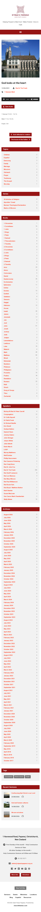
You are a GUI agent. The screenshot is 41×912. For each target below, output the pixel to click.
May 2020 (7, 734)
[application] (20, 99)
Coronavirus (8, 777)
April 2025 (7, 561)
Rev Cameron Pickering (12, 461)
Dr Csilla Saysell (9, 417)
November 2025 (9, 541)
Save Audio (9, 106)
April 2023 (7, 632)
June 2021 (7, 696)
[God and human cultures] (7, 806)
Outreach (7, 172)
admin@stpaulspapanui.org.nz (22, 863)
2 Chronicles (8, 247)
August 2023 (8, 620)
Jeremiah (7, 317)
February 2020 (9, 743)
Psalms (6, 376)
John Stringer (8, 438)
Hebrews (7, 305)
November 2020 (9, 717)
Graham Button (9, 429)
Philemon (7, 367)
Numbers (7, 364)
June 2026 (7, 520)
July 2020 (7, 728)
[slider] (36, 99)
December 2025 (9, 538)
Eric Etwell (7, 426)
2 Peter (6, 258)
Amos (6, 270)
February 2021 (9, 708)
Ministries (23, 894)
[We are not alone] (7, 816)
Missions (7, 169)
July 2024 (7, 588)
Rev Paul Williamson (11, 482)
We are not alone (17, 812)
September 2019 (9, 746)
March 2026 (8, 529)
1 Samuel (7, 92)
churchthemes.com (20, 905)
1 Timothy (7, 244)
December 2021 (9, 678)
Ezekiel (6, 294)
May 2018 (7, 749)
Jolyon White (8, 441)
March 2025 (8, 564)
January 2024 (8, 605)
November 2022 (9, 646)
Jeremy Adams (9, 435)
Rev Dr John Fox (9, 467)
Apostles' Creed (9, 202)
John (5, 326)
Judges (6, 337)
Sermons (7, 894)
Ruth (5, 384)
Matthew (7, 355)
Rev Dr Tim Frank (21, 88)
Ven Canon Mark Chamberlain (14, 496)
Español (6, 158)
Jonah (6, 329)
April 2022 (7, 667)
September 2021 (9, 687)
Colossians (8, 273)
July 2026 (7, 517)
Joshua (6, 332)
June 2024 (7, 591)
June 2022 (7, 661)
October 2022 (8, 649)
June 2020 (7, 731)
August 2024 (8, 585)
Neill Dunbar (8, 455)
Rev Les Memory (9, 476)
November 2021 (9, 681)
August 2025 (8, 550)
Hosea (6, 308)
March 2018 (8, 755)
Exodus (6, 291)
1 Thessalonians (9, 241)
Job (5, 320)
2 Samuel (7, 261)
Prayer (6, 175)
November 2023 (9, 611)
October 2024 (8, 579)
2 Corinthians (8, 250)
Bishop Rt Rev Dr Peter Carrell (14, 411)
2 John (6, 253)
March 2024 (8, 599)
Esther (6, 288)
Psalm (28, 777)
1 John (6, 229)
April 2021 (7, 702)
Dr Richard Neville (10, 423)
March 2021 (8, 705)
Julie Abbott (8, 444)
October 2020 (8, 720)
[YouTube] (22, 869)
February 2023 (9, 637)
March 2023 (8, 635)
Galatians (7, 297)
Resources (27, 897)
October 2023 (8, 614)
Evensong (7, 160)
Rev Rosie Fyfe (9, 485)
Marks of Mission (10, 208)
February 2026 (9, 532)
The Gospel (8, 181)
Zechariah (7, 396)
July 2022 (7, 658)
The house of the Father (19, 139)
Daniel (6, 276)
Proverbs (7, 373)
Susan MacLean (9, 493)
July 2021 (7, 693)
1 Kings (6, 232)
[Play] (4, 99)
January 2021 (8, 711)
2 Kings (6, 256)
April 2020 (7, 737)
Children (7, 155)
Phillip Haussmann (10, 458)
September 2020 (9, 722)
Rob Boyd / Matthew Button (13, 487)
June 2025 (7, 555)
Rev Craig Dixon (9, 464)
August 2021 (8, 690)
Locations (33, 894)
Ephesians (7, 285)
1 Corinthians (8, 226)
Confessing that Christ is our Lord (23, 793)
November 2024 (9, 576)
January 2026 (8, 535)
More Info (15, 875)
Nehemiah (7, 361)
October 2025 (8, 544)
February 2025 (9, 567)
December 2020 (9, 714)
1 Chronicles (8, 223)
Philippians (7, 370)
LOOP (6, 449)
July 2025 (7, 553)
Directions (26, 875)
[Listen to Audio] (23, 796)
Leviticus (7, 343)
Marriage (7, 166)
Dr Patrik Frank (9, 420)
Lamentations (8, 340)
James (6, 314)
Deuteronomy (8, 279)
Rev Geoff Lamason (10, 473)
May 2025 (7, 558)
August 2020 (8, 725)
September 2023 (9, 617)
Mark (13, 92)
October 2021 (8, 684)
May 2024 (7, 594)
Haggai (6, 302)
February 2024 (9, 602)
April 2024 (7, 596)
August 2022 (8, 655)
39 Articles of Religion (11, 199)
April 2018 (7, 752)
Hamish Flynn (8, 432)
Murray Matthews (10, 452)
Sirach (6, 387)
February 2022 (9, 673)
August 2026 (8, 514)
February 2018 (9, 758)
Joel (5, 323)
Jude (5, 335)
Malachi (6, 349)
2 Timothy (7, 264)
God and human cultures (19, 803)
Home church (19, 777)
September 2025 (9, 547)
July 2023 (7, 623)
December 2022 (9, 643)
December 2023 (9, 608)
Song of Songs (9, 390)
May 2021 (7, 699)
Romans (6, 381)
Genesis (7, 299)
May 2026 (7, 523)
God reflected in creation (21, 134)
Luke (5, 346)
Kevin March (8, 446)
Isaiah (6, 311)
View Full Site (20, 888)
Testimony (7, 178)
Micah (6, 358)
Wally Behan (8, 499)
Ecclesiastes (8, 282)
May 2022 (7, 664)
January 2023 (8, 640)
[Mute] (32, 99)
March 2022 (8, 670)
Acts (5, 267)
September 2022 (9, 652)
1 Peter (6, 235)
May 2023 (7, 629)
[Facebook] (12, 869)
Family (6, 163)
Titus (5, 393)
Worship (7, 184)
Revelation (7, 378)
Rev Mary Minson (10, 479)
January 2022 (8, 676)
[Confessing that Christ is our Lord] (7, 796)
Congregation (8, 414)
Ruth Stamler (8, 490)
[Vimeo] (19, 869)
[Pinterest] (29, 869)
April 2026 (7, 526)
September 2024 (9, 582)
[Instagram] (26, 869)
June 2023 (7, 626)
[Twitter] (15, 869)
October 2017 (8, 761)
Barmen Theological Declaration (15, 205)
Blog (11, 897)
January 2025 (8, 570)
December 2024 (9, 573)
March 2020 (8, 740)
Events (15, 894)
